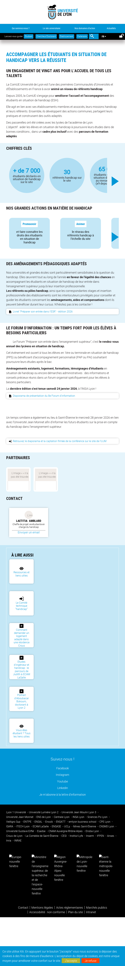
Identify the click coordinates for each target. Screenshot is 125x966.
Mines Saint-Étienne (85, 826)
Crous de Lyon (14, 836)
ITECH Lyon (23, 826)
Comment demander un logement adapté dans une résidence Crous (21, 637)
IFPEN (101, 836)
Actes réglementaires (69, 907)
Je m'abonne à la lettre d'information (62, 794)
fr (103, 36)
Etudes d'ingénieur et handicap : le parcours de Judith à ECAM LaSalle (21, 669)
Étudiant (28, 36)
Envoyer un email (29, 532)
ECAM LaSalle (41, 826)
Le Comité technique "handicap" (21, 606)
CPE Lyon (105, 821)
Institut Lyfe (77, 836)
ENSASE (57, 826)
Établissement (66, 36)
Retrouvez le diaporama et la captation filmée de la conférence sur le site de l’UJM (59, 441)
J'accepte (71, 961)
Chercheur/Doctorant (46, 36)
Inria (9, 840)
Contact (23, 907)
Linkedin (62, 788)
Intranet (91, 912)
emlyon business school (83, 821)
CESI (64, 836)
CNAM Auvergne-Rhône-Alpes (66, 831)
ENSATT (61, 821)
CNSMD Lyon (107, 826)
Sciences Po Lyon (97, 817)
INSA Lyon (79, 817)
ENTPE (27, 821)
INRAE (17, 840)
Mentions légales (42, 907)
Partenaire (82, 36)
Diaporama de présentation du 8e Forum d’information (44, 395)
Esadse (41, 831)
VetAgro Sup (13, 821)
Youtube (62, 781)
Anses (111, 836)
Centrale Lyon (62, 817)
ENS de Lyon (43, 817)
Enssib (49, 821)
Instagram (62, 775)
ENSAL (39, 821)
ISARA (10, 826)
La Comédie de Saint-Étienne (42, 836)
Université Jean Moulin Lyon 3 (79, 812)
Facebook (62, 768)
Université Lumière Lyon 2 (44, 812)
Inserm (90, 836)
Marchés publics (96, 907)
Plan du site (75, 912)
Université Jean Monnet (20, 817)
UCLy (67, 826)
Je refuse (90, 961)
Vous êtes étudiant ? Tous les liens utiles (21, 733)
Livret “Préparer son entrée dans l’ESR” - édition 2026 (43, 311)
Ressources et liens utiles (21, 573)
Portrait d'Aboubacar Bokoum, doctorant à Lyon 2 (21, 701)
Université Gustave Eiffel (20, 831)
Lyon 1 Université (16, 812)
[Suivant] (115, 181)
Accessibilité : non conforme (47, 912)
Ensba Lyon (93, 831)
